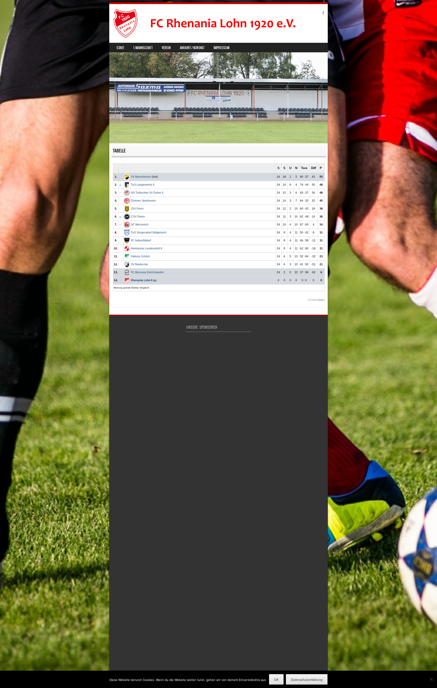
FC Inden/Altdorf (141, 240)
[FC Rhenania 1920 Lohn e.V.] (213, 23)
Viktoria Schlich (140, 256)
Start (120, 47)
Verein (166, 47)
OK (276, 679)
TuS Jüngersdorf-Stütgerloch (148, 232)
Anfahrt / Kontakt (192, 47)
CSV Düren (138, 216)
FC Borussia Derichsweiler (147, 272)
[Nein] (431, 679)
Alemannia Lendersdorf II (146, 248)
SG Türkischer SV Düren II (147, 192)
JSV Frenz (137, 208)
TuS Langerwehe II (142, 184)
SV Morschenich (141, 176)
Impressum (221, 47)
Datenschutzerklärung (307, 679)
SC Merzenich (139, 224)
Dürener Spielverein (143, 200)
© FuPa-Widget (316, 299)
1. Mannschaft (143, 47)
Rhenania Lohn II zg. (144, 280)
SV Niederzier (139, 264)
